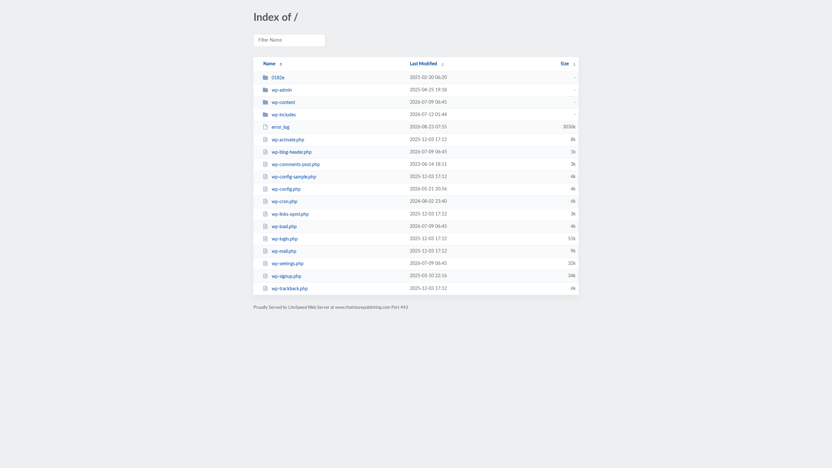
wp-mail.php (284, 251)
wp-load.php (284, 227)
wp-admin (282, 90)
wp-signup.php (286, 276)
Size (565, 64)
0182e (278, 78)
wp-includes (284, 115)
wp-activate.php (288, 140)
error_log (280, 127)
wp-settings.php (288, 264)
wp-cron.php (284, 202)
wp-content (283, 102)
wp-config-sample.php (294, 177)
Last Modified (423, 64)
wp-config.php (286, 189)
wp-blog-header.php (292, 152)
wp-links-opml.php (290, 214)
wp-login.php (285, 239)
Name (269, 64)
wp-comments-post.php (296, 164)
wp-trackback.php (290, 289)
